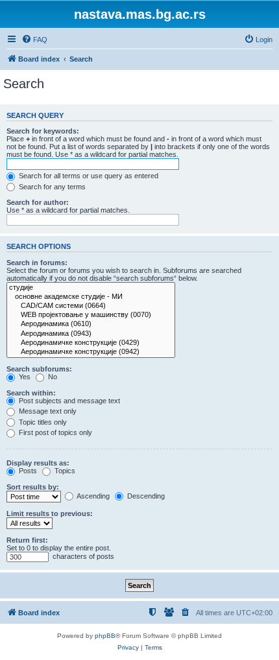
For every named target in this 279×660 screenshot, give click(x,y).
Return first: (27, 540)
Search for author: (37, 202)
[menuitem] (34, 39)
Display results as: (37, 463)
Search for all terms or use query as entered (87, 176)
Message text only (47, 411)
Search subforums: (39, 369)
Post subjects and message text (68, 401)
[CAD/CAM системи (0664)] (91, 306)
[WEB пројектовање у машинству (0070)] (91, 315)
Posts (27, 471)
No (51, 377)
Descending (145, 496)
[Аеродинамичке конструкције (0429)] (91, 343)
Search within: (31, 393)
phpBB (105, 635)
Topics (64, 471)
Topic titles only (42, 422)
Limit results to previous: (49, 513)
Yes (23, 377)
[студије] (91, 287)
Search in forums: (36, 262)
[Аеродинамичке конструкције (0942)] (91, 352)
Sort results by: (32, 487)
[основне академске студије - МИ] (91, 296)
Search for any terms (51, 187)
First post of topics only (54, 432)
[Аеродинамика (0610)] (91, 324)
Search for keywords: (42, 131)
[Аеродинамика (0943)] (91, 333)
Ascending (92, 496)
